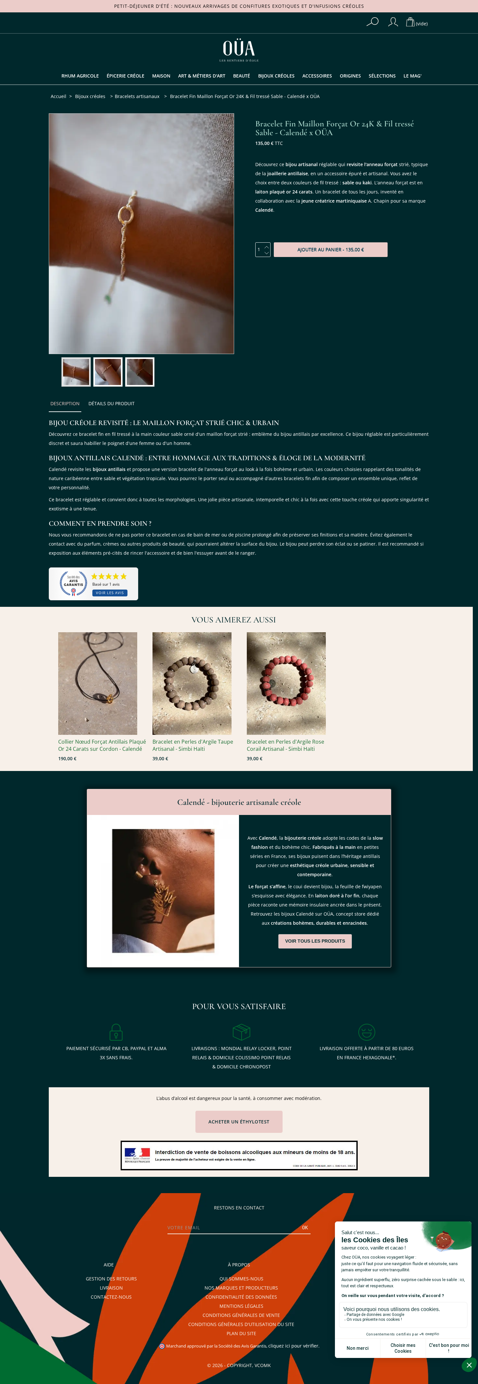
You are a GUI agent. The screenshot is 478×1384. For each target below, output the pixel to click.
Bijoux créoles (276, 75)
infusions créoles (339, 6)
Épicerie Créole (125, 75)
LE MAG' (412, 75)
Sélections (382, 75)
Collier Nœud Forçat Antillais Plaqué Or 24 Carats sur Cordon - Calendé (102, 745)
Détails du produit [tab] (111, 403)
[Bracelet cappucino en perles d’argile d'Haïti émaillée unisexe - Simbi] (196, 683)
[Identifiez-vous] (393, 21)
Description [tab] (65, 403)
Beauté (241, 75)
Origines (350, 75)
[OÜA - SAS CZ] (239, 49)
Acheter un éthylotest (239, 1121)
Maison (161, 75)
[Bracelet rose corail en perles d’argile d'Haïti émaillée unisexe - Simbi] (291, 683)
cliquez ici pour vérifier (293, 1345)
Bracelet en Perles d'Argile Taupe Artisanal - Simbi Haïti (193, 745)
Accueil (58, 96)
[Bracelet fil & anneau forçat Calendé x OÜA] (76, 372)
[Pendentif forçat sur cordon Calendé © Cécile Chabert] (102, 683)
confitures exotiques (270, 6)
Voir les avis (110, 593)
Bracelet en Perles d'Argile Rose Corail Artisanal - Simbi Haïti (285, 745)
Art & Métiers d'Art (201, 75)
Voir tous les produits (315, 941)
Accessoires (317, 75)
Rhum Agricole (80, 75)
